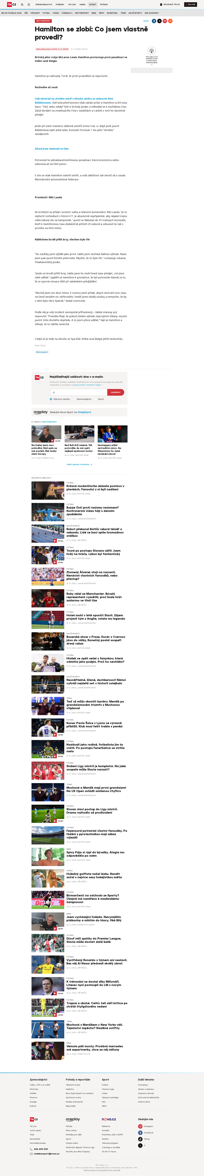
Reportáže (70, 1106)
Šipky (101, 13)
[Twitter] (159, 21)
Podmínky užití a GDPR (112, 1134)
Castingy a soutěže (111, 1147)
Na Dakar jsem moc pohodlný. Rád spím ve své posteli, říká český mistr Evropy (44, 449)
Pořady (60, 4)
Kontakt (105, 1130)
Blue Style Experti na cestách (79, 1093)
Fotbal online (72, 1143)
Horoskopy (143, 1085)
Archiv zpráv (35, 1130)
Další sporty (135, 13)
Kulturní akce (144, 1102)
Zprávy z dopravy (146, 1089)
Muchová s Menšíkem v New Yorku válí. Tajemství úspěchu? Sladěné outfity (94, 1026)
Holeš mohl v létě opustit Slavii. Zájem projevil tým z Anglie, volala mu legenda (95, 617)
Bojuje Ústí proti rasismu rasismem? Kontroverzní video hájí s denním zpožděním (92, 511)
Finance (33, 1097)
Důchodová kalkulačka (148, 1097)
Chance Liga (108, 1089)
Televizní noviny (73, 1085)
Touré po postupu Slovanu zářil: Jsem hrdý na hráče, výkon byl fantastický (93, 552)
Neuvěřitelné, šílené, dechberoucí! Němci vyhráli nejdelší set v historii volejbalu (96, 681)
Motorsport (82, 13)
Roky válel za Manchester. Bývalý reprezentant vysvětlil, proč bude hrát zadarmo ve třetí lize (94, 597)
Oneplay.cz (84, 412)
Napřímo (70, 1089)
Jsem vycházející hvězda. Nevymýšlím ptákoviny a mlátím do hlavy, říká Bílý (93, 918)
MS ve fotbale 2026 (11, 13)
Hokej (56, 13)
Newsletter (35, 1139)
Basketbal (112, 13)
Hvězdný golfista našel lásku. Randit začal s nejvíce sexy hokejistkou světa (94, 875)
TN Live (72, 4)
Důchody (34, 1089)
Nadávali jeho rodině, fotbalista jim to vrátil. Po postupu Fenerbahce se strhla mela (95, 748)
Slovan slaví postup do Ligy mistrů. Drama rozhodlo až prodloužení (92, 811)
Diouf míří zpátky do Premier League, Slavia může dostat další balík (93, 940)
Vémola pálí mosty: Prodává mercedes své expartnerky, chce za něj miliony (94, 1048)
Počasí (104, 4)
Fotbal (46, 13)
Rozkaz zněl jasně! (74, 1102)
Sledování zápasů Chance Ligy (80, 1147)
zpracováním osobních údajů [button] (87, 385)
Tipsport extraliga (110, 1097)
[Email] (165, 21)
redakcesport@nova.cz (46, 1154)
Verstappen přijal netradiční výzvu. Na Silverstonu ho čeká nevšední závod (109, 449)
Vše (26, 13)
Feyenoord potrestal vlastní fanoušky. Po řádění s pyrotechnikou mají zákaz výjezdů (96, 834)
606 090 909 (41, 1149)
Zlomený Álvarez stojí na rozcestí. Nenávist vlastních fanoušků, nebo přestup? (92, 576)
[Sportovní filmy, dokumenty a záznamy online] (41, 412)
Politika (33, 1093)
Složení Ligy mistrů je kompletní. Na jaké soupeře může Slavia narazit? (96, 768)
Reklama (106, 1126)
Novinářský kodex (38, 1143)
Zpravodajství (44, 4)
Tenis (123, 13)
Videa (82, 4)
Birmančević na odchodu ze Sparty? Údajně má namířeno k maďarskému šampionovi (92, 899)
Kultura (33, 1106)
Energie (33, 1102)
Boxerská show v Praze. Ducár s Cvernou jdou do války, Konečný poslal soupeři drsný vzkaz (95, 640)
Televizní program (110, 1143)
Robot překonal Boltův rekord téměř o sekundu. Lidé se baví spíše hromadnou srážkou (95, 532)
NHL (104, 1102)
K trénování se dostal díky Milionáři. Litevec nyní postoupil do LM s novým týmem (93, 985)
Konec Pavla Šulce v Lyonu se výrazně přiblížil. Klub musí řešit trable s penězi (94, 725)
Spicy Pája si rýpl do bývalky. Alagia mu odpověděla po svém (95, 854)
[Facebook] (154, 21)
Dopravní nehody (146, 1093)
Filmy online (71, 1130)
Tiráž (32, 1134)
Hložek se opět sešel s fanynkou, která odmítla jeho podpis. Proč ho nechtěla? (95, 660)
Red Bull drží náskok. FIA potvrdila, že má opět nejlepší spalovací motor (79, 448)
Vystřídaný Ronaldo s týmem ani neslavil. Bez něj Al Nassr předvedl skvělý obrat (96, 962)
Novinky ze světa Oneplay (78, 1151)
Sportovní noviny (73, 1097)
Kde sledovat (152, 13)
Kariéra (105, 1139)
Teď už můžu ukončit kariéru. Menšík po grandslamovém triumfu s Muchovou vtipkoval (95, 705)
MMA (94, 13)
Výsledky (35, 13)
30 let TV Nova (109, 1151)
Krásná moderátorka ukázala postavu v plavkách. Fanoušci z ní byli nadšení (95, 487)
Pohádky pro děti (74, 1134)
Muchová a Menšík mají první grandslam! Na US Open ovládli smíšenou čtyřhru (96, 789)
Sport (92, 4)
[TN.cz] (12, 4)
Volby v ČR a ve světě (40, 1085)
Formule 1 (67, 13)
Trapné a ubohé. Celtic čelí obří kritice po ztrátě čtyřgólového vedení (97, 1005)
